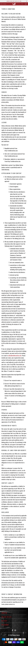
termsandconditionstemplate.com (10, 600)
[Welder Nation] (14, 3)
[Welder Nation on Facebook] (12, 630)
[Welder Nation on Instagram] (15, 630)
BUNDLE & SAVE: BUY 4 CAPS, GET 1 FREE (14, 1)
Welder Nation (16, 635)
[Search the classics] (22, 3)
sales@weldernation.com (14, 356)
